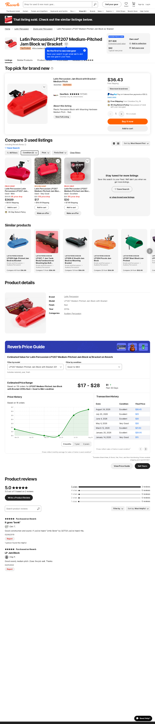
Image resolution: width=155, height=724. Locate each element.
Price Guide (62, 60)
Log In (148, 4)
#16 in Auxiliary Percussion (42, 48)
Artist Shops (120, 11)
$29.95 (139, 432)
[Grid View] (114, 143)
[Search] (95, 4)
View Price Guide (122, 466)
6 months (67, 444)
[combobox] (33, 367)
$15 (137, 437)
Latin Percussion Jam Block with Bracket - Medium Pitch (75, 80)
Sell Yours (142, 466)
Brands (92, 11)
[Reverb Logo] (12, 4)
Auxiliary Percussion (72, 313)
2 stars (74, 497)
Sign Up (141, 4)
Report (10, 539)
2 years (86, 444)
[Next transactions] (146, 449)
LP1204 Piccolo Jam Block (102, 259)
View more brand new (119, 89)
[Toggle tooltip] (52, 68)
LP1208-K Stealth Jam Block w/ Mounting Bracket (74, 260)
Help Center (144, 11)
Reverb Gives (133, 11)
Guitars (25, 11)
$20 (137, 418)
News (100, 11)
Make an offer (43, 213)
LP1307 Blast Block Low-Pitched (133, 259)
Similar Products (25, 60)
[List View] (118, 143)
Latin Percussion (71, 296)
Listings (8, 60)
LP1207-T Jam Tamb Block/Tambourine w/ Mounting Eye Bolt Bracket (45, 260)
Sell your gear (111, 4)
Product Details (44, 60)
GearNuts (64, 94)
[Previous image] (11, 104)
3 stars (74, 494)
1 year (77, 444)
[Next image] (44, 104)
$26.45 (139, 409)
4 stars (74, 490)
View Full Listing (62, 117)
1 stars (74, 501)
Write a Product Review (19, 497)
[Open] (60, 366)
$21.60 (138, 428)
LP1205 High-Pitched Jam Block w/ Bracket (18, 259)
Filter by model (13, 362)
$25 (137, 414)
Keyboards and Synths (59, 11)
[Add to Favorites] (66, 44)
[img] (74, 94)
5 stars (74, 486)
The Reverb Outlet (13, 11)
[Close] (84, 50)
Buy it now (127, 121)
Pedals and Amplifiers (39, 11)
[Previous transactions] (141, 449)
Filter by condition (73, 362)
